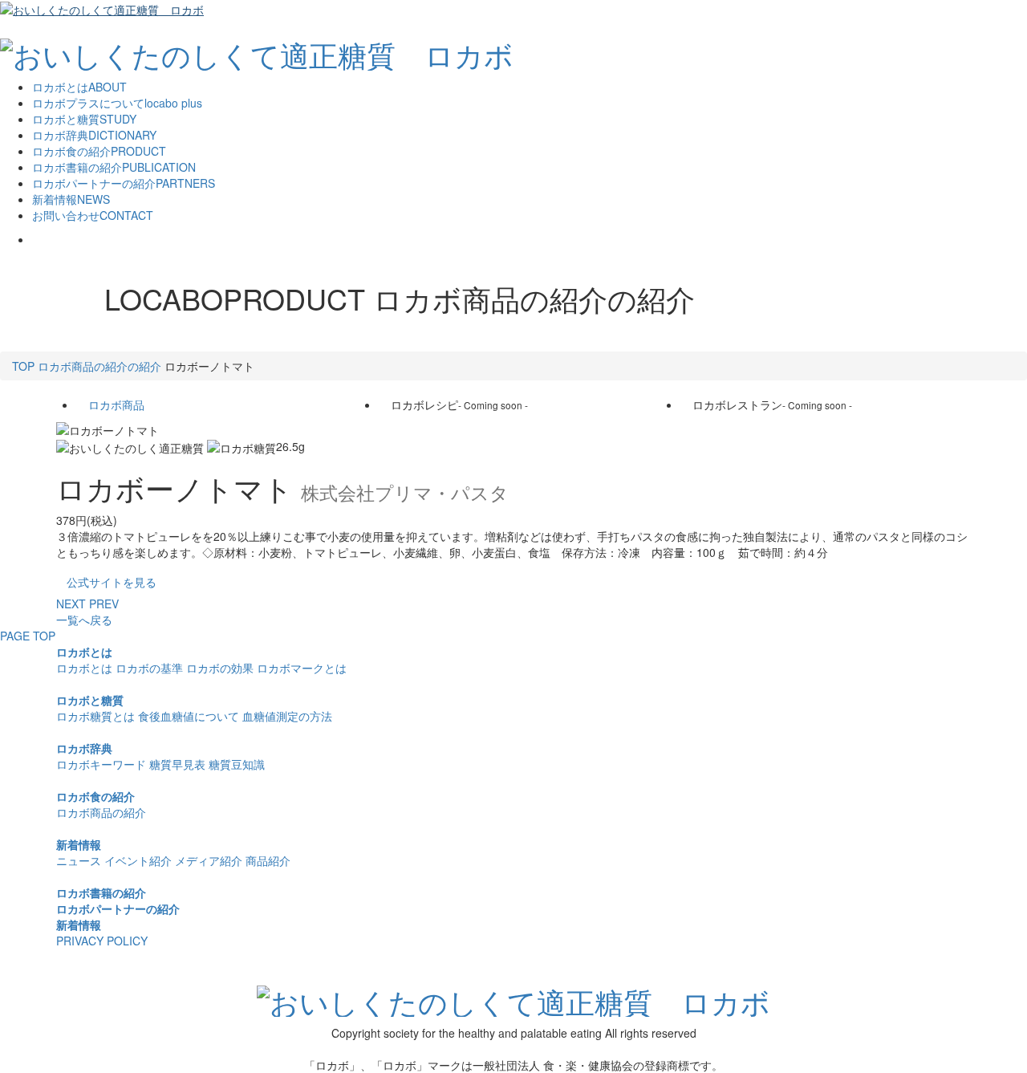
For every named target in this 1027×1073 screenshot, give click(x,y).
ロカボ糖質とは (95, 716)
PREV (104, 603)
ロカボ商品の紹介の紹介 (99, 366)
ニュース (78, 860)
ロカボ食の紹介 (95, 796)
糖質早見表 (177, 764)
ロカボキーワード (101, 764)
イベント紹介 (138, 860)
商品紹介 (268, 860)
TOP (23, 366)
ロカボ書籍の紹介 (101, 892)
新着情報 (78, 844)
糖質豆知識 (237, 764)
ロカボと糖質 (90, 700)
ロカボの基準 (149, 668)
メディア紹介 (208, 860)
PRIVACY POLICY (102, 941)
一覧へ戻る (84, 620)
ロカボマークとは (302, 668)
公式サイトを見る (111, 582)
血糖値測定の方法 (287, 716)
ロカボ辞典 (84, 748)
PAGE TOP (27, 636)
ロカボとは (84, 652)
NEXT (71, 603)
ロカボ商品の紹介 (101, 812)
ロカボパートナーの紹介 (118, 908)
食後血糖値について (188, 716)
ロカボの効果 (220, 668)
